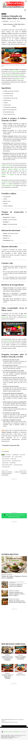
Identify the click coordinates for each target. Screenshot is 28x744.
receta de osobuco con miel (18, 464)
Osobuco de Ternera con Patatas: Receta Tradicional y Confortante (7, 676)
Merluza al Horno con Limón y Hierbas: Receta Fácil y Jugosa (16, 593)
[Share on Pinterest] (14, 742)
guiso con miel (22, 454)
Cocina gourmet (8, 454)
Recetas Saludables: (6, 574)
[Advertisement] (14, 494)
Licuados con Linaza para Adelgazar (16, 582)
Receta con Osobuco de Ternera (7, 464)
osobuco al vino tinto (18, 456)
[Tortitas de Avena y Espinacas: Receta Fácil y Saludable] (14, 564)
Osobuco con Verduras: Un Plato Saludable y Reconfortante (7, 473)
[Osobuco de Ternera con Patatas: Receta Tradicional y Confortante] (7, 668)
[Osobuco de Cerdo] (21, 668)
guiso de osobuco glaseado (6, 456)
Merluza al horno (14, 590)
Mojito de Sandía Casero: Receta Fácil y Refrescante (17, 601)
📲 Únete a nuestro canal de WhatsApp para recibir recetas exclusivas (14, 515)
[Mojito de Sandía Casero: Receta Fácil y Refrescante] (4, 601)
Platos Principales (13, 462)
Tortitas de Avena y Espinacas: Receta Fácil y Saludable (14, 577)
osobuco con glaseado (5, 458)
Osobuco (7, 673)
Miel (13, 456)
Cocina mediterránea (15, 454)
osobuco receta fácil (5, 462)
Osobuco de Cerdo (20, 674)
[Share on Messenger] (25, 742)
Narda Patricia (5, 21)
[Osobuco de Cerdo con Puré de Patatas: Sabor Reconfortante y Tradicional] (7, 650)
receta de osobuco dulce (6, 466)
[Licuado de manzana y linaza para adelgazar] (4, 584)
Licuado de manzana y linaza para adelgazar (16, 585)
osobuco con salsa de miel (6, 460)
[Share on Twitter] (8, 742)
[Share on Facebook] (3, 742)
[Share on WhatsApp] (19, 742)
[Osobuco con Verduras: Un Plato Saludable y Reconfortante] (21, 650)
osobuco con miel (13, 458)
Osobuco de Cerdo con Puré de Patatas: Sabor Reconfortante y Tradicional (7, 658)
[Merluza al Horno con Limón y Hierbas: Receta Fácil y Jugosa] (4, 593)
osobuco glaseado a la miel (16, 460)
